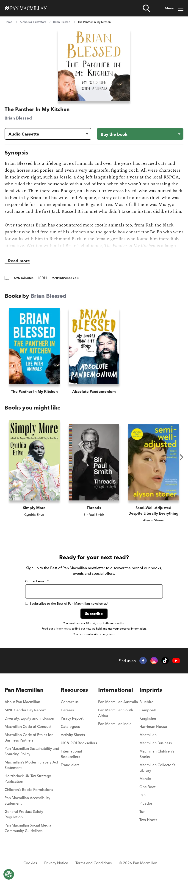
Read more (19, 260)
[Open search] (146, 8)
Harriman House (153, 726)
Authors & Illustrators (33, 22)
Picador (145, 803)
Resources (74, 689)
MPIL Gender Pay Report (25, 710)
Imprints (150, 689)
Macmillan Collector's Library (157, 768)
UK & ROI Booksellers (79, 743)
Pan (142, 795)
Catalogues (70, 726)
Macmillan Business (155, 743)
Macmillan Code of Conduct (28, 726)
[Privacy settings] (8, 874)
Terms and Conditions (93, 863)
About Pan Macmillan (22, 701)
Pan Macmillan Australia (118, 701)
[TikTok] (165, 660)
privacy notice (62, 628)
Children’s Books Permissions (29, 789)
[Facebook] (143, 660)
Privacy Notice (56, 863)
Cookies (30, 863)
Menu (169, 8)
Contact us (69, 701)
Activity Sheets (73, 734)
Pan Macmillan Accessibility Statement (27, 800)
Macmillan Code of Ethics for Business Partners (29, 737)
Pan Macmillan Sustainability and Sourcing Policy (32, 751)
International (115, 689)
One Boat (147, 787)
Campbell (147, 710)
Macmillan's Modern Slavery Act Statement (31, 765)
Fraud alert (70, 765)
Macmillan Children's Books (156, 754)
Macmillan (148, 734)
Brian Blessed (61, 22)
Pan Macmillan (24, 689)
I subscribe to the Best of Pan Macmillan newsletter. (69, 603)
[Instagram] (154, 660)
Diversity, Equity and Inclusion (29, 718)
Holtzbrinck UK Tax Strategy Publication (28, 779)
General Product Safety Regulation (24, 814)
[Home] (26, 8)
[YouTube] (176, 660)
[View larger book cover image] (94, 65)
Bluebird (146, 701)
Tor (142, 811)
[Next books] (181, 457)
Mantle (145, 778)
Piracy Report (72, 718)
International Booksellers (71, 754)
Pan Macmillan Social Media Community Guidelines (28, 828)
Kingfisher (147, 718)
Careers (67, 710)
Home (8, 22)
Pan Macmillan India (115, 723)
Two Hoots (148, 819)
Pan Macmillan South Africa (115, 713)
